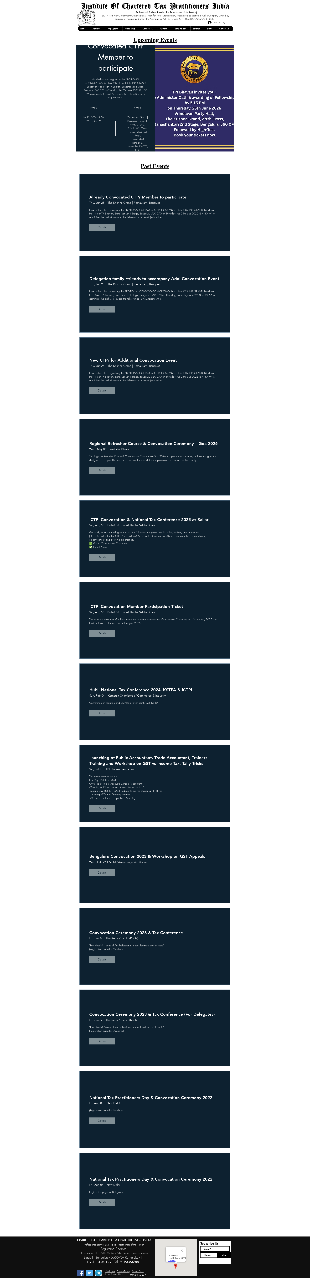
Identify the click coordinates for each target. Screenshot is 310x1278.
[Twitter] (89, 1273)
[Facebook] (80, 1273)
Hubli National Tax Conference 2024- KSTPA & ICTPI (140, 689)
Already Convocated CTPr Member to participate (137, 197)
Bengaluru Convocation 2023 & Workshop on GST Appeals (147, 856)
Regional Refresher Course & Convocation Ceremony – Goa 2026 (153, 443)
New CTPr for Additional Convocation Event (133, 360)
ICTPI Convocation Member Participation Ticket (136, 606)
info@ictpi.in (105, 1262)
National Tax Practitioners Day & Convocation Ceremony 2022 (150, 1097)
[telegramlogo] (98, 1273)
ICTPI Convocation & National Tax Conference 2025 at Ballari (149, 519)
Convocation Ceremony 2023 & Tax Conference (136, 932)
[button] (97, 28)
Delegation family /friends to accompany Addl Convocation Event (154, 278)
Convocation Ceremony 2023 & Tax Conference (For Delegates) (152, 1014)
